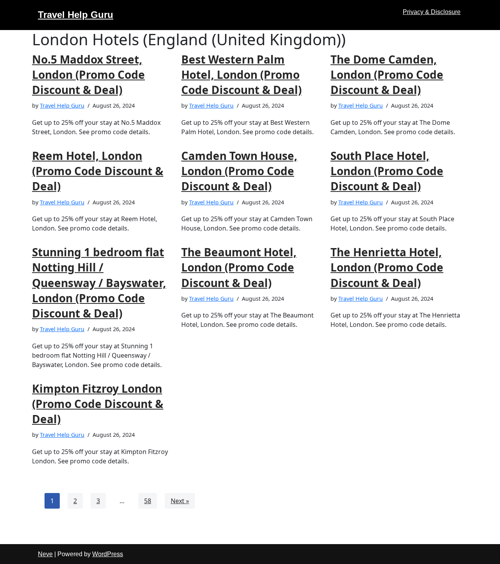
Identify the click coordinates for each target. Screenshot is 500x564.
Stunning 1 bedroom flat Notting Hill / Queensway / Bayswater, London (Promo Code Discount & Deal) (99, 283)
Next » (180, 501)
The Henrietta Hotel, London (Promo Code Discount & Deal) (386, 267)
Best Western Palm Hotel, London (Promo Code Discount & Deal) (241, 74)
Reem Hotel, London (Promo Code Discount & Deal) (97, 170)
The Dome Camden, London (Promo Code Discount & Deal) (386, 74)
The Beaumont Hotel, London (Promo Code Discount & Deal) (238, 267)
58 (147, 501)
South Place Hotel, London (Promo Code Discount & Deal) (386, 170)
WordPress (107, 554)
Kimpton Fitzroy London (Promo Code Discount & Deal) (97, 403)
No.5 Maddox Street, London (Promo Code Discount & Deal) (88, 74)
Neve (45, 554)
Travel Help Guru (62, 105)
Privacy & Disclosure (432, 12)
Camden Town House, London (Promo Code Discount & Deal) (239, 170)
